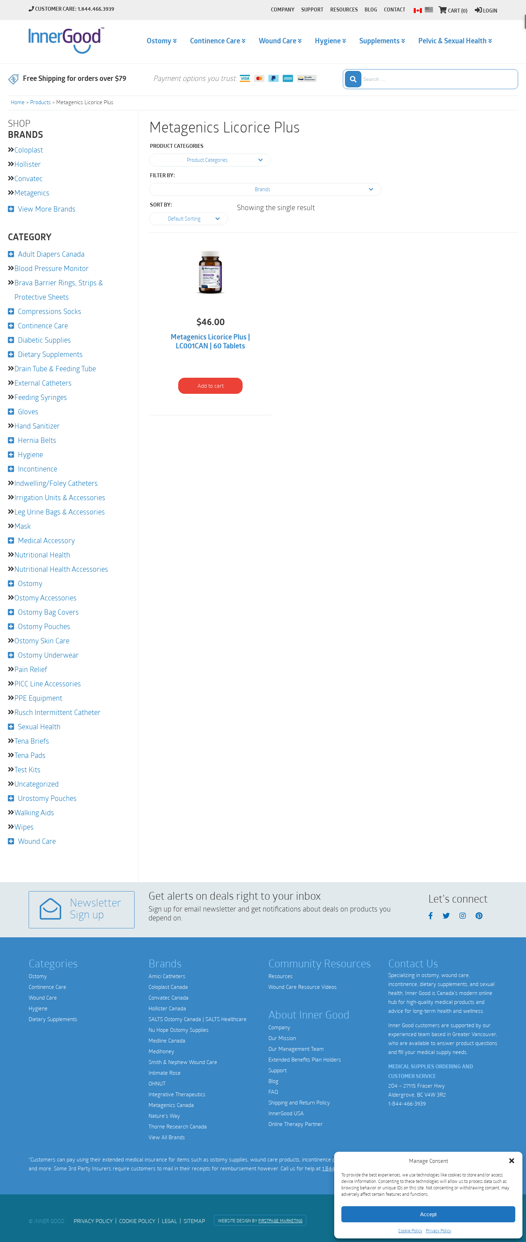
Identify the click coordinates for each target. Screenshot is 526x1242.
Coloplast (28, 149)
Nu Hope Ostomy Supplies (178, 1029)
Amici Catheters (166, 976)
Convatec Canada (168, 997)
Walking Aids (34, 812)
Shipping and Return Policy (299, 1102)
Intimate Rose (164, 1072)
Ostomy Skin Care (41, 640)
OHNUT (157, 1083)
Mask (22, 526)
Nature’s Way (164, 1115)
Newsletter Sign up (95, 909)
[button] (511, 1160)
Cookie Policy (410, 1230)
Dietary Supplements (50, 354)
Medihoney (161, 1051)
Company (279, 1027)
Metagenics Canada (171, 1104)
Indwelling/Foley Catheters (56, 483)
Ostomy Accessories (45, 597)
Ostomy (30, 583)
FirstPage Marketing (280, 1220)
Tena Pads (29, 755)
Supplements (379, 41)
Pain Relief (30, 669)
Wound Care (37, 841)
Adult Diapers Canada (51, 253)
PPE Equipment (38, 697)
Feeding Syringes (40, 397)
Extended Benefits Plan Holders (304, 1059)
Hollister (27, 164)
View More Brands (47, 208)
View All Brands (166, 1137)
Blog (273, 1080)
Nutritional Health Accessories (61, 569)
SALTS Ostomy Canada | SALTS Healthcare (197, 1019)
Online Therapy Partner (295, 1123)
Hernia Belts (37, 440)
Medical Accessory (46, 540)
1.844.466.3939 (96, 9)
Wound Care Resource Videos (302, 986)
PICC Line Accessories (47, 683)
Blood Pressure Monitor (51, 268)
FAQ (273, 1091)
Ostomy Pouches (44, 626)
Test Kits (27, 769)
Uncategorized (36, 783)
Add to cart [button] (211, 385)
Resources (280, 976)
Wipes (24, 826)
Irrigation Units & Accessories (59, 497)
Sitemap (194, 1220)
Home (18, 102)
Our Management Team (296, 1048)
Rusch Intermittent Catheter (57, 712)
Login (490, 11)
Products (40, 102)
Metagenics (31, 192)
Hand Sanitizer (37, 425)
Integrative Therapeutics (176, 1094)
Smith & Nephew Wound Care (182, 1061)
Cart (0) (457, 11)
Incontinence (37, 468)
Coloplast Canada (168, 986)
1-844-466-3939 (407, 1103)
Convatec (28, 178)
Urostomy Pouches (47, 798)
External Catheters (43, 382)
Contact (394, 10)
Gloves (28, 411)
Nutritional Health (42, 554)
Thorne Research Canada (177, 1126)
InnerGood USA (286, 1113)
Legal (169, 1220)
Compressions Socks (49, 311)
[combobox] (430, 79)
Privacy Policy (438, 1230)
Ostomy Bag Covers (48, 612)
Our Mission (282, 1038)
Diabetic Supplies (44, 339)
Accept (428, 1214)
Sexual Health (39, 726)
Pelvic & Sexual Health (452, 41)
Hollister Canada (167, 1008)
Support (277, 1070)
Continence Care (43, 325)
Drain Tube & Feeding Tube (55, 368)
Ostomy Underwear (48, 654)
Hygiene (30, 454)
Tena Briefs (31, 740)
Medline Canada (166, 1040)
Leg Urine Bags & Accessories (59, 511)
